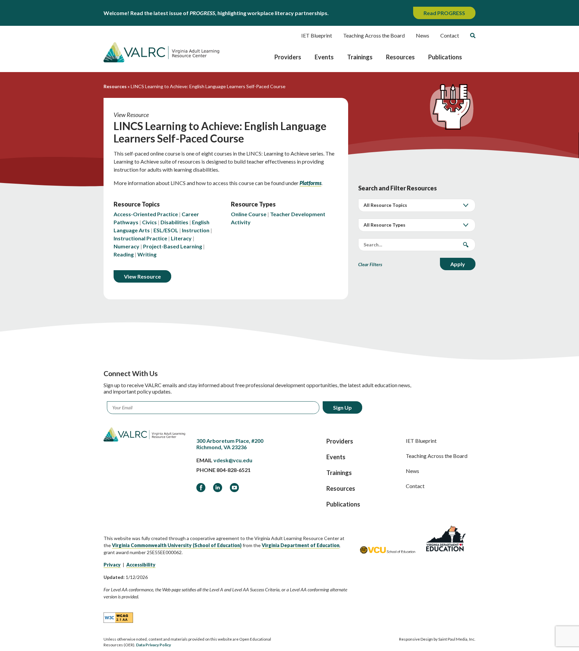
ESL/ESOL (165, 230)
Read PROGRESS (444, 13)
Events (324, 57)
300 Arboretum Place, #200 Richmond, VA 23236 (229, 443)
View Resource (142, 276)
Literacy (181, 238)
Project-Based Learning (172, 246)
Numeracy (126, 246)
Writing (146, 254)
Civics (149, 222)
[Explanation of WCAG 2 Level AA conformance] (118, 617)
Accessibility (140, 565)
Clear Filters (370, 264)
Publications (445, 57)
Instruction (195, 230)
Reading (124, 254)
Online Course (248, 214)
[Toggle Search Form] (472, 36)
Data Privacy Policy (153, 644)
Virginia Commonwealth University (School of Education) (177, 545)
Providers (287, 57)
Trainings (360, 57)
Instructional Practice (140, 238)
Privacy (112, 565)
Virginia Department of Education (300, 545)
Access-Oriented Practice (146, 214)
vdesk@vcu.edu (232, 460)
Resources (400, 57)
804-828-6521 (233, 470)
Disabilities (174, 222)
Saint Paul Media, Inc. (456, 639)
